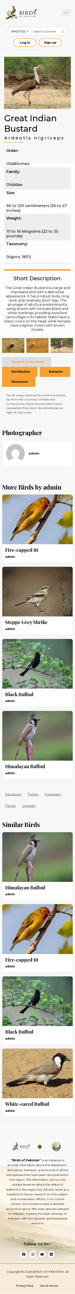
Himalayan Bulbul (25, 766)
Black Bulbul (19, 694)
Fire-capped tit (21, 550)
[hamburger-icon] (66, 13)
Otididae (14, 184)
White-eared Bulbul (27, 1104)
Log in (25, 42)
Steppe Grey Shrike (26, 622)
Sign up (50, 42)
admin (52, 487)
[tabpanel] (37, 404)
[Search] (63, 31)
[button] (13, 794)
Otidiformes (17, 164)
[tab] (26, 362)
